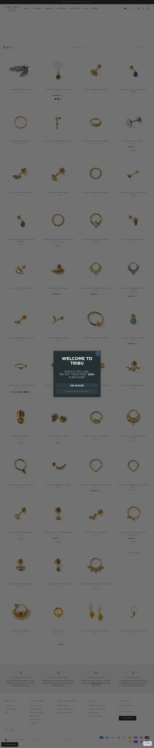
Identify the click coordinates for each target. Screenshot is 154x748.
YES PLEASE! (77, 385)
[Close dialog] (98, 353)
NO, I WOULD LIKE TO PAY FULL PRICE (77, 391)
